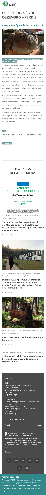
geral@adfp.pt (12, 413)
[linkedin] (23, 460)
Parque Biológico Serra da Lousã (28, 135)
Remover (8, 452)
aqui (6, 447)
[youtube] (30, 460)
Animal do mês (8, 135)
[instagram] (16, 460)
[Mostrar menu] (41, 4)
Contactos (10, 379)
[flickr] (37, 460)
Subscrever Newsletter (15, 420)
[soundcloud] (26, 468)
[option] (23, 42)
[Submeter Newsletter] (39, 425)
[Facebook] (9, 460)
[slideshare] (19, 468)
